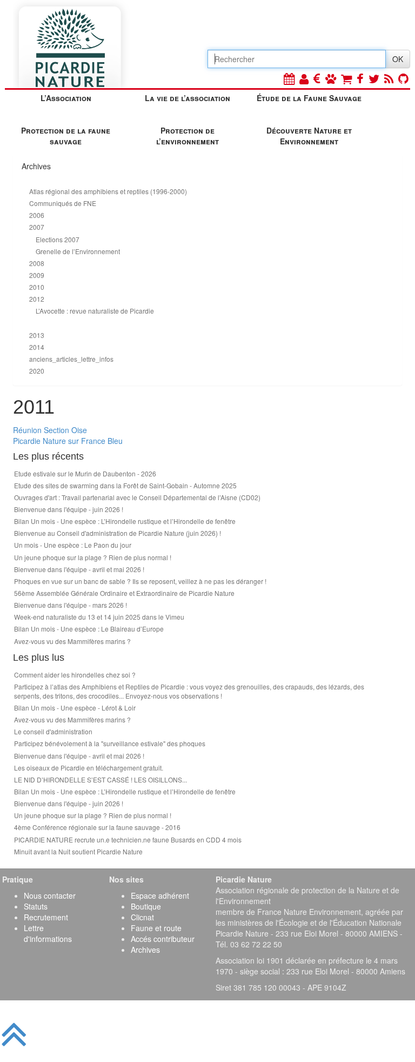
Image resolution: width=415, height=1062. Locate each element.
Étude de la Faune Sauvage (309, 97)
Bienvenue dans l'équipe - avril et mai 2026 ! (79, 569)
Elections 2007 (57, 239)
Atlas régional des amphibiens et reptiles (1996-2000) (108, 191)
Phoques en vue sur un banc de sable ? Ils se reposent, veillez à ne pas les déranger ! (140, 581)
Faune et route (156, 927)
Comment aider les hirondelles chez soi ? (75, 674)
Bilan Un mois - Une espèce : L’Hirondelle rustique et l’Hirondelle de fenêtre (125, 521)
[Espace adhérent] (304, 78)
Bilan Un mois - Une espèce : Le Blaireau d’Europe (89, 628)
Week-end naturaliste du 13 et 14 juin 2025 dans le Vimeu (99, 616)
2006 (36, 215)
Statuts (36, 906)
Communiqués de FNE (62, 203)
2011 (36, 323)
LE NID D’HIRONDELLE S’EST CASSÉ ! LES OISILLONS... (100, 779)
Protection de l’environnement (187, 136)
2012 (36, 298)
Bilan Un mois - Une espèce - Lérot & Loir (75, 707)
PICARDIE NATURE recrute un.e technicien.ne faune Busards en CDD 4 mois (128, 839)
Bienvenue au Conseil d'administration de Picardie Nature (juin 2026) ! (117, 532)
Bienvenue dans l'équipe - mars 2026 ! (70, 604)
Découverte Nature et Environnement (309, 136)
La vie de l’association (187, 97)
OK (397, 59)
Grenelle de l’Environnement (78, 251)
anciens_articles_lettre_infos (71, 358)
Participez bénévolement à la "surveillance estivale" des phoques (109, 743)
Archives (145, 949)
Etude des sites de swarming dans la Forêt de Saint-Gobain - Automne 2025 (125, 485)
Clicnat (142, 917)
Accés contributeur (163, 938)
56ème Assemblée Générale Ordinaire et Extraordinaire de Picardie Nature (124, 593)
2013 (36, 335)
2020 (36, 370)
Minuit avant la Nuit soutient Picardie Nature (78, 851)
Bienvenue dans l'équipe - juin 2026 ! (68, 509)
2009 (36, 275)
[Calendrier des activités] (289, 78)
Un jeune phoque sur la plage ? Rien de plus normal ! (92, 557)
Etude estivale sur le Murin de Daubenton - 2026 (85, 473)
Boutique (146, 906)
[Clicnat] (330, 78)
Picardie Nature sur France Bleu (68, 440)
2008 (36, 263)
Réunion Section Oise (50, 429)
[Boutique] (346, 78)
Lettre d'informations (48, 933)
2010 (36, 286)
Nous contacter (50, 895)
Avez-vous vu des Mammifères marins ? (72, 641)
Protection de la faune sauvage (65, 136)
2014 (36, 346)
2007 (36, 226)
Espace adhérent (160, 895)
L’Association (66, 97)
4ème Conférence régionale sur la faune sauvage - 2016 (97, 827)
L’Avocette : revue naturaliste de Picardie (95, 310)
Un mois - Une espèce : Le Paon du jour (72, 544)
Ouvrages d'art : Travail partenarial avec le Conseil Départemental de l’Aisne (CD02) (137, 497)
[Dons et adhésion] (316, 78)
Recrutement (46, 917)
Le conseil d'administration (53, 731)
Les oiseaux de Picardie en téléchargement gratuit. (88, 767)
